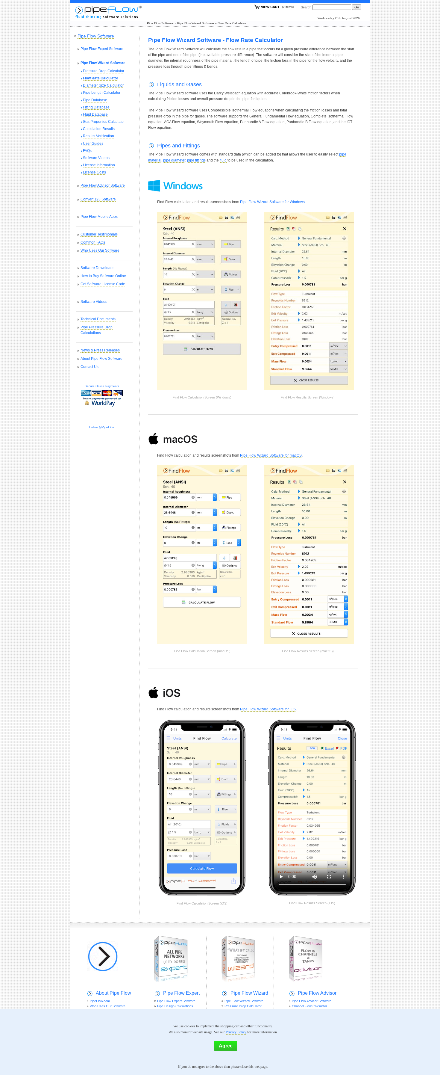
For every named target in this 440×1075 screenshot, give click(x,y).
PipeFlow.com (100, 1001)
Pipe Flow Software (160, 23)
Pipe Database (95, 100)
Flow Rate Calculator (232, 23)
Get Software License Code (103, 284)
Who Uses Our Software (100, 250)
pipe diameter (174, 160)
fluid (223, 160)
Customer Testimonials (99, 234)
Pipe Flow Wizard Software (195, 23)
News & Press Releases (100, 350)
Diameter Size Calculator (103, 85)
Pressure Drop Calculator (103, 71)
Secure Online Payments (102, 386)
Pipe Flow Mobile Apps (99, 217)
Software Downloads (97, 268)
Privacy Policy (236, 1032)
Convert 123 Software (98, 199)
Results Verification (98, 136)
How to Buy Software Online (103, 276)
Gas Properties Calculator (104, 122)
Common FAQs (93, 242)
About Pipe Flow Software (101, 359)
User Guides (93, 143)
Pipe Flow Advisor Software (103, 185)
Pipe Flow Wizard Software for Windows (272, 202)
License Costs (94, 172)
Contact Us (89, 367)
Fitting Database (96, 107)
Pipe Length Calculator (101, 92)
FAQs (87, 151)
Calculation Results (99, 129)
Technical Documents (98, 319)
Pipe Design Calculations (175, 1006)
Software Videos (96, 158)
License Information (99, 165)
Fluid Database (95, 114)
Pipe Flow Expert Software (102, 49)
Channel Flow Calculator (309, 1006)
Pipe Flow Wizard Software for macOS (271, 455)
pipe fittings (196, 160)
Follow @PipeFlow (101, 427)
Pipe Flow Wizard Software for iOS (268, 709)
